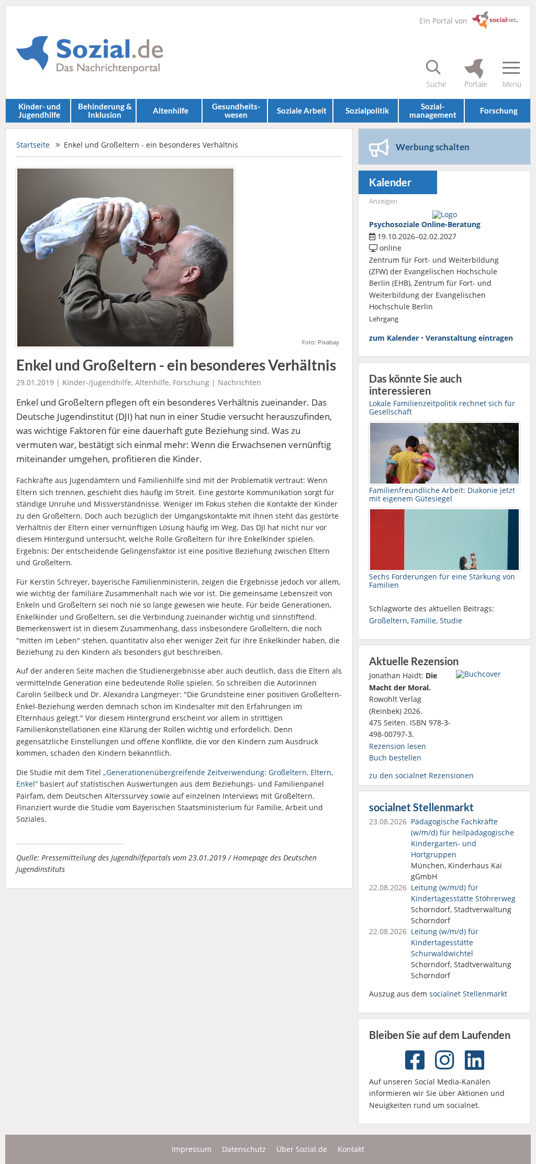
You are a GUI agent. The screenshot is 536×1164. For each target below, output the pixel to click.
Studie (451, 620)
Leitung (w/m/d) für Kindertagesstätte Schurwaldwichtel (444, 942)
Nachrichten (239, 382)
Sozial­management (432, 110)
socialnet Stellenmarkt (421, 807)
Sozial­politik (367, 110)
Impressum (191, 1149)
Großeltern (388, 620)
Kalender (390, 182)
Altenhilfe (170, 110)
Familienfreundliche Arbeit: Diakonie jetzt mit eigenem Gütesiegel (442, 494)
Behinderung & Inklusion (105, 110)
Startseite (33, 145)
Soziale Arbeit (302, 110)
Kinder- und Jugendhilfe (39, 110)
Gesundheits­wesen (236, 110)
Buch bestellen (395, 758)
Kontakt (351, 1149)
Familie (423, 620)
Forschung (499, 110)
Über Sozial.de (301, 1149)
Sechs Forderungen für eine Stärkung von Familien (442, 581)
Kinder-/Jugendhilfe (96, 382)
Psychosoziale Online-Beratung (425, 224)
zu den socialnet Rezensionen (421, 775)
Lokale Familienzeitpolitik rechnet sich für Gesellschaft (442, 407)
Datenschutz (244, 1149)
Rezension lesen (397, 746)
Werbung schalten (433, 146)
